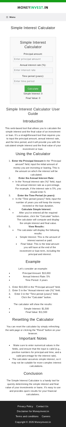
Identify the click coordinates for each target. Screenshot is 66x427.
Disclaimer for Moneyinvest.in (33, 411)
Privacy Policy (25, 406)
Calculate (33, 88)
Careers (46, 416)
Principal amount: (33, 54)
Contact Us (42, 406)
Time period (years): (33, 76)
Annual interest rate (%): (33, 65)
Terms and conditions (27, 416)
